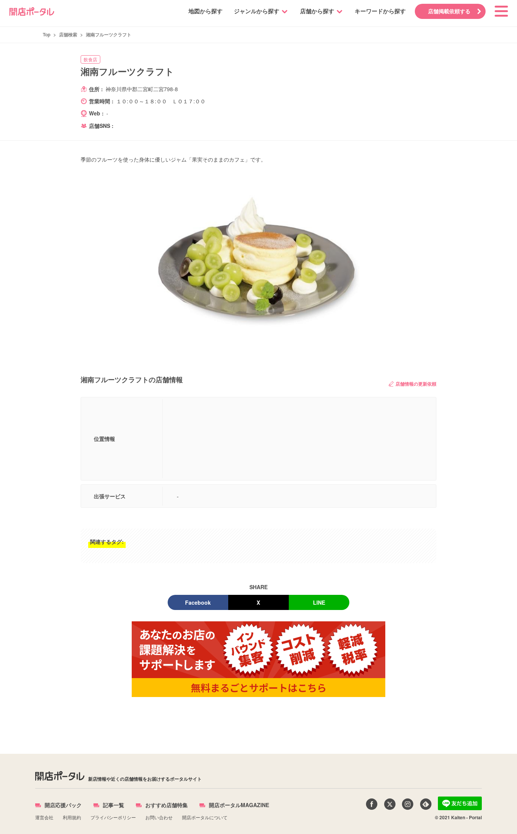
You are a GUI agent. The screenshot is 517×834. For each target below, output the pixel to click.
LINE (319, 602)
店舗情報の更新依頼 (416, 383)
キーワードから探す (380, 11)
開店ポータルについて (204, 817)
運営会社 (44, 817)
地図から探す (205, 11)
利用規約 (72, 817)
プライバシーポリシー (113, 817)
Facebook (198, 602)
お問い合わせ (159, 817)
